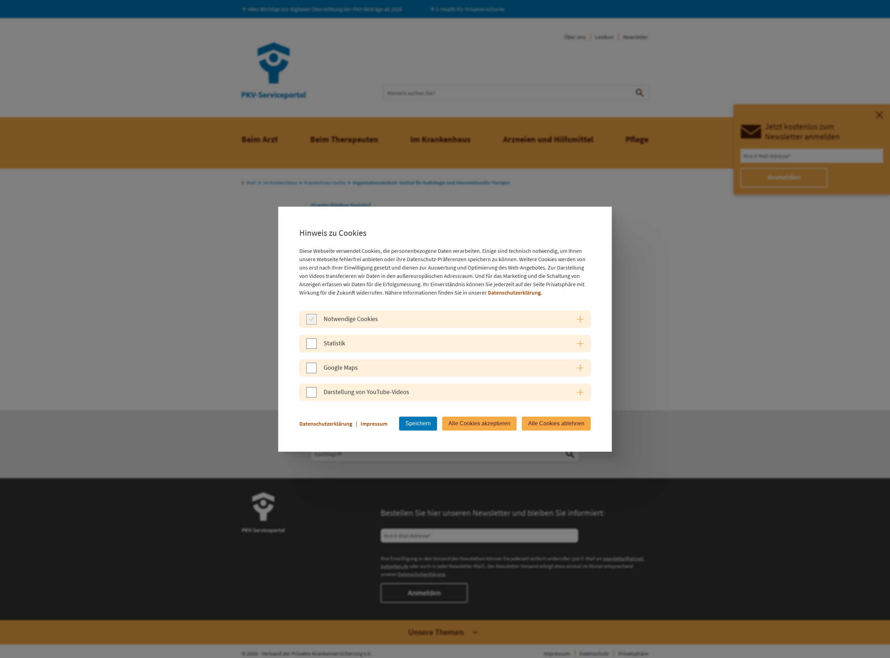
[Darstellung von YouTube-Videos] (311, 395)
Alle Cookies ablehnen (556, 423)
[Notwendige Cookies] (311, 322)
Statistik (334, 343)
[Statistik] (311, 346)
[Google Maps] (311, 371)
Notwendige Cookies (351, 319)
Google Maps (341, 367)
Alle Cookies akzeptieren (479, 423)
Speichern (418, 423)
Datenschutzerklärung (514, 292)
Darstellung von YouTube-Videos (366, 392)
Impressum (374, 423)
